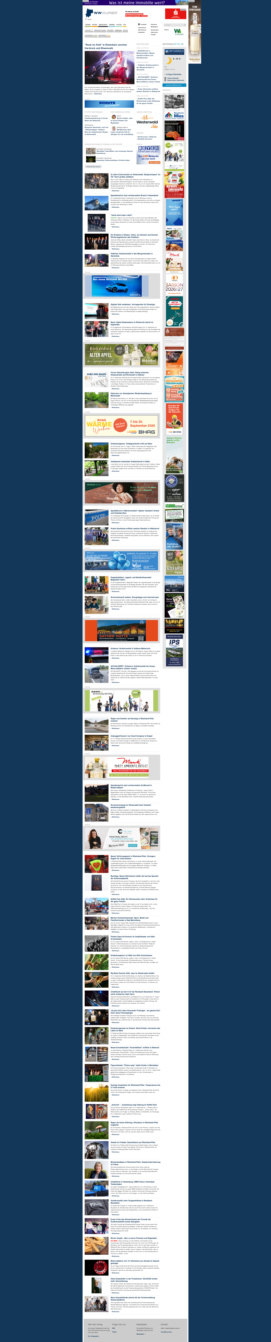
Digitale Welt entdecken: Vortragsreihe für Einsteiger (133, 304)
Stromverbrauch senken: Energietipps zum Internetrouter (135, 597)
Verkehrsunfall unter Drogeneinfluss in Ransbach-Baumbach (132, 1201)
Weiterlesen (98, 94)
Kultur (119, 25)
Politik (94, 25)
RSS (113, 1328)
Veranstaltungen (100, 30)
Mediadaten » (141, 1334)
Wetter (125, 30)
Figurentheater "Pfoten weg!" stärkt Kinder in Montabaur (134, 1065)
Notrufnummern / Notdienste (147, 137)
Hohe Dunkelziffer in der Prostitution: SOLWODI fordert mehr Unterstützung (134, 1279)
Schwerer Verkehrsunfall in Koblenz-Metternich (130, 648)
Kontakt (153, 35)
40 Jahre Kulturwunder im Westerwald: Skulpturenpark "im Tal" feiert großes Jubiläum (135, 175)
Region (88, 25)
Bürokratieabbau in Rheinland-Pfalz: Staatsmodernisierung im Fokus (135, 1163)
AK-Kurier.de (142, 28)
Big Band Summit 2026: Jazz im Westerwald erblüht (132, 973)
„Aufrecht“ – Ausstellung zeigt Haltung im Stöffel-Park (134, 1104)
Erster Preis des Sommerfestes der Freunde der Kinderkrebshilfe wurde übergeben (131, 1220)
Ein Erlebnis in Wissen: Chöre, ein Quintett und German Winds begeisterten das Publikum (134, 236)
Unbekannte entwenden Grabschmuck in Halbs (130, 461)
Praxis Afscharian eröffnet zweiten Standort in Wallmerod (135, 528)
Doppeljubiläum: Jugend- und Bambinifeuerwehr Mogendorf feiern (131, 578)
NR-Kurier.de (142, 30)
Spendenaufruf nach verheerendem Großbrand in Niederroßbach (131, 786)
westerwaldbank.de (173, 85)
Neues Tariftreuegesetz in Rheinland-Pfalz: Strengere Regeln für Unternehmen (133, 857)
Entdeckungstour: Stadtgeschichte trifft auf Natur (131, 443)
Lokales (88, 30)
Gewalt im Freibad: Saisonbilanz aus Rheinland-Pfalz (133, 1142)
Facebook (144, 24)
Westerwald (91, 35)
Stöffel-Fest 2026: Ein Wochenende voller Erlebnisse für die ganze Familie (148, 101)
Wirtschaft (103, 25)
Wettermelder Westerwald (175, 80)
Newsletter (141, 32)
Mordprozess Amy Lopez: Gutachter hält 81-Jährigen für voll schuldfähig (122, 132)
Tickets (166, 30)
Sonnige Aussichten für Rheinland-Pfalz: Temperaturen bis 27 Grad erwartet (135, 1086)
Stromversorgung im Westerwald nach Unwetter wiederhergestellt (131, 806)
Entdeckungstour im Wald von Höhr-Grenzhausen (131, 955)
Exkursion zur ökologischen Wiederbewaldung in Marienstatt (131, 394)
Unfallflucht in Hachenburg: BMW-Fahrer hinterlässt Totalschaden (132, 1182)
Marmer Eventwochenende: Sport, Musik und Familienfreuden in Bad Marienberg (129, 919)
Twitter (114, 1332)
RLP (124, 25)
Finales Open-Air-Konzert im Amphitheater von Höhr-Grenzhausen (133, 937)
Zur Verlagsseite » (94, 1336)
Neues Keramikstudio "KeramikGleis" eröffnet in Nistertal (135, 1047)
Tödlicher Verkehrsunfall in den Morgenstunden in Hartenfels (148, 67)
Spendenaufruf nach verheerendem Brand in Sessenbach (134, 195)
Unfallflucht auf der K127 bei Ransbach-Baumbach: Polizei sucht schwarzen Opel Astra (135, 992)
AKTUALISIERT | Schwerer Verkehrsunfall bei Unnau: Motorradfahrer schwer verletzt (148, 79)
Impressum (154, 32)
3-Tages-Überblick (174, 74)
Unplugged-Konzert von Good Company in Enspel (131, 736)
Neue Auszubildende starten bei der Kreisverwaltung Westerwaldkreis (133, 1298)
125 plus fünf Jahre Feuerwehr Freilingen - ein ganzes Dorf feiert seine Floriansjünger (135, 1011)
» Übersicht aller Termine (93, 166)
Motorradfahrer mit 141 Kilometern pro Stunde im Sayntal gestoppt (135, 1262)
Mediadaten (154, 27)
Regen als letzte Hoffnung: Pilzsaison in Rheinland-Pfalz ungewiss (134, 1123)
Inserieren (154, 24)
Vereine (112, 25)
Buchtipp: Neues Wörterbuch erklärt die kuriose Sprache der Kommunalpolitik (134, 877)
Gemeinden (118, 30)
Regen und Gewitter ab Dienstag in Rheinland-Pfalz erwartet (132, 719)
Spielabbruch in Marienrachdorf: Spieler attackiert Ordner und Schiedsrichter (135, 511)
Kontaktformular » (167, 1332)
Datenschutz (154, 30)
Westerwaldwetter (173, 78)
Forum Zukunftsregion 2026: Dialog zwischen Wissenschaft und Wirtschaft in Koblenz (130, 373)
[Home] (86, 19)
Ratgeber (110, 30)
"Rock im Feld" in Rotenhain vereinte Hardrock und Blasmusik (106, 46)
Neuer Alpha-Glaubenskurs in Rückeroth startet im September (132, 323)
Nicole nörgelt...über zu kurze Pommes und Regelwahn (122, 120)
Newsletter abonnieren (145, 139)
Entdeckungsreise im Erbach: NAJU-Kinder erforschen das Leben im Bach (135, 1029)
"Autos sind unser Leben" (121, 215)
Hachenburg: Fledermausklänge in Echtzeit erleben (113, 160)
